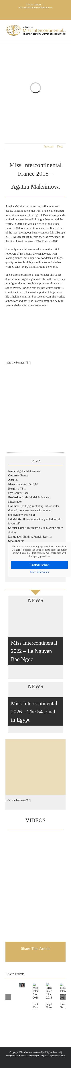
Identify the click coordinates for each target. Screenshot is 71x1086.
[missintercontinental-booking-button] (35, 748)
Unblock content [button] (39, 565)
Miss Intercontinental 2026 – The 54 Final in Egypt (34, 711)
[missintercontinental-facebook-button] (35, 760)
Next (60, 146)
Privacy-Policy (58, 1055)
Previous (49, 146)
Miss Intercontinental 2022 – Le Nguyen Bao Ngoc (34, 651)
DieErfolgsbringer (31, 1055)
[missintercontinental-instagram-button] (35, 772)
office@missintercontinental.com (36, 7)
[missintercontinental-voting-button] (35, 784)
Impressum (45, 1055)
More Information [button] (39, 572)
